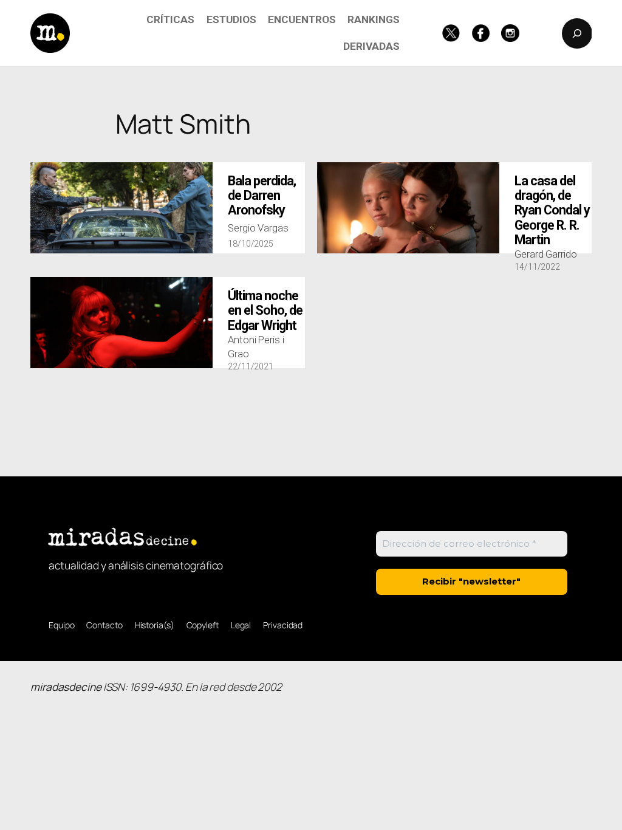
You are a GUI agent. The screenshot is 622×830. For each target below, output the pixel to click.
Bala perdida (262, 196)
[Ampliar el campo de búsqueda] (577, 33)
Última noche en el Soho (265, 310)
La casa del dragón (552, 210)
